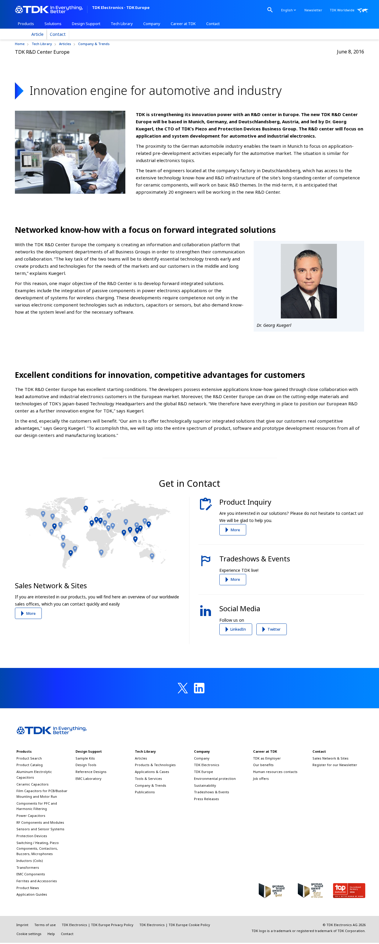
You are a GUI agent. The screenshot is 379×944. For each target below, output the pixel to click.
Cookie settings (28, 933)
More (31, 613)
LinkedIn (238, 629)
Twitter (274, 629)
